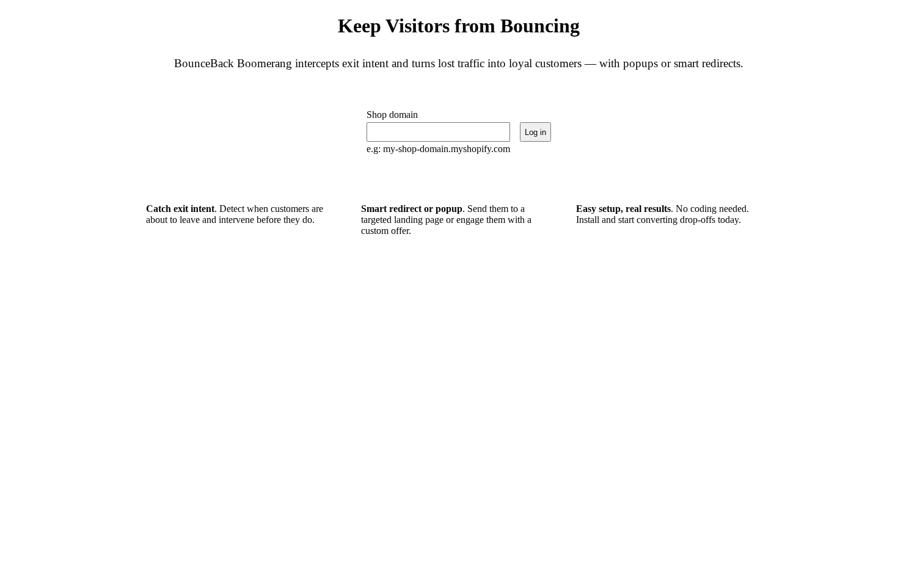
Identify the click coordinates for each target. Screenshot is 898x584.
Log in (535, 132)
